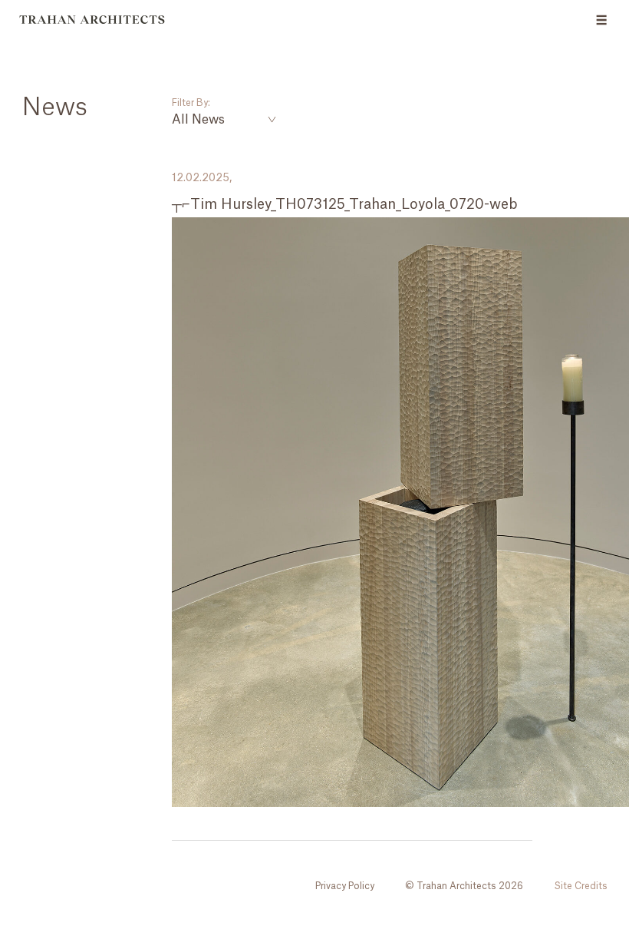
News (54, 107)
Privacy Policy (344, 886)
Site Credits (581, 886)
